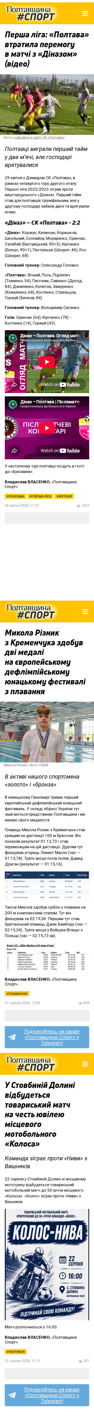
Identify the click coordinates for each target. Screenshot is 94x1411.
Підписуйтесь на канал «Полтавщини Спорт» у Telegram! (52, 1037)
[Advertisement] (47, 562)
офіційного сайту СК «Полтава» (40, 137)
